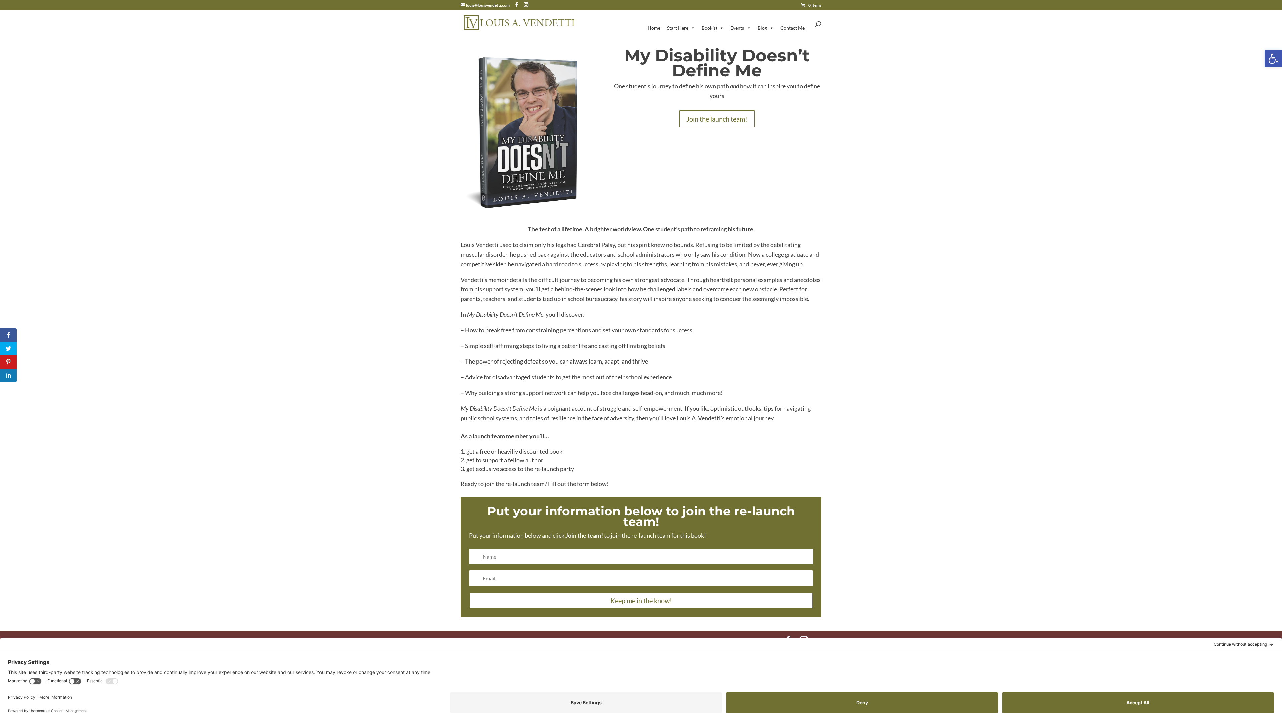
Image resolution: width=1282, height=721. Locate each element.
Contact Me (792, 28)
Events (737, 28)
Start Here (677, 28)
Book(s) (709, 28)
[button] (1273, 58)
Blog (762, 28)
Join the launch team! (716, 119)
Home (654, 28)
